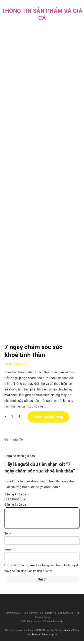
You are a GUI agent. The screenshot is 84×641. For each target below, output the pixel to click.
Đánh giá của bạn (17, 494)
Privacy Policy (43, 617)
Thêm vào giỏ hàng (48, 417)
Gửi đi (42, 579)
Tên (8, 533)
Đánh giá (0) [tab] (13, 439)
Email (9, 549)
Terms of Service (41, 634)
